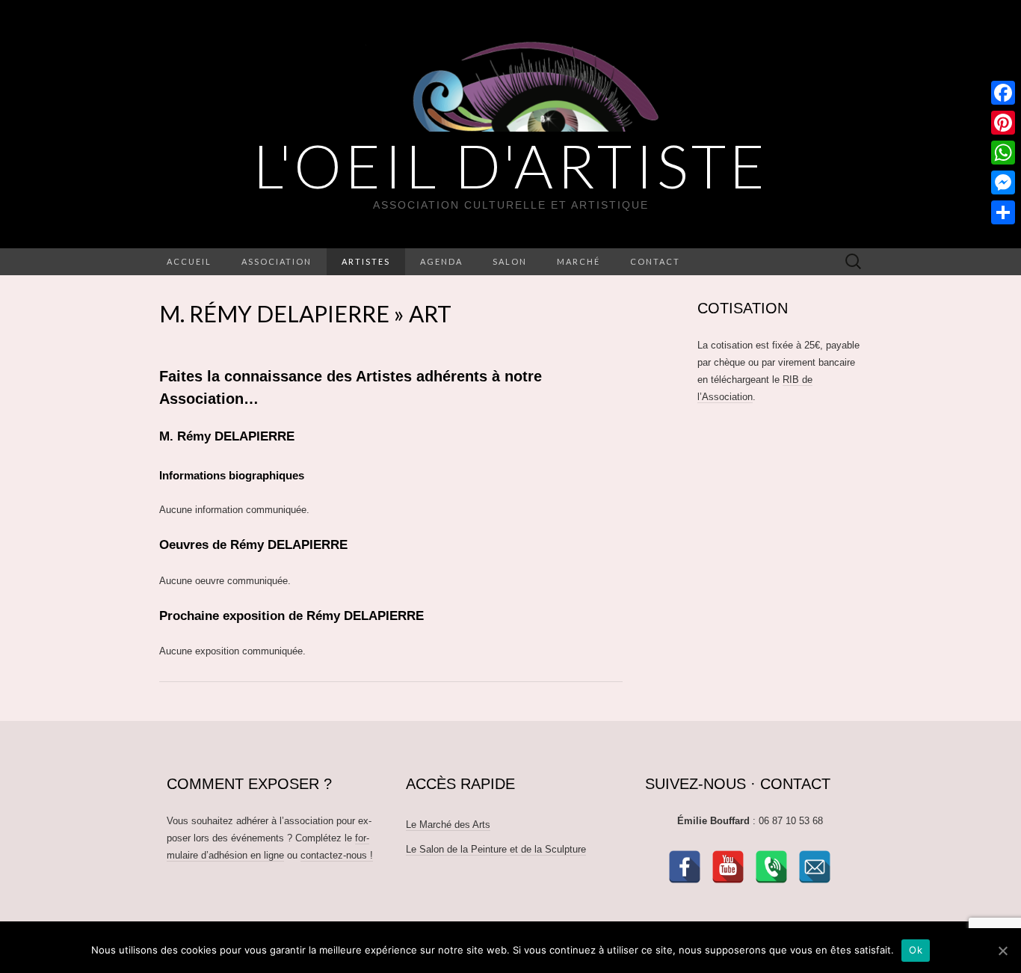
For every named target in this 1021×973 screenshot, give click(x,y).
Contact (655, 261)
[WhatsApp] (1003, 153)
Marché (578, 261)
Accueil (189, 261)
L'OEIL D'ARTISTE (510, 165)
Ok (915, 950)
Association (276, 261)
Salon (510, 261)
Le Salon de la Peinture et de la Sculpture (496, 849)
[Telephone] (771, 866)
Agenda (441, 261)
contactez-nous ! (336, 855)
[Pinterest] (1003, 123)
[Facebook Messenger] (1003, 182)
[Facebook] (684, 866)
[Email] (814, 866)
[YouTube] (728, 866)
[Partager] (1003, 212)
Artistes (366, 261)
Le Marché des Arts (448, 824)
